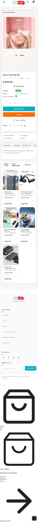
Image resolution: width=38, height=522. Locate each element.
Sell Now (5, 315)
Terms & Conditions (9, 332)
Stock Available (8, 96)
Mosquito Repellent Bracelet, (10, 230)
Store (5, 93)
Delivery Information (9, 337)
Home (3, 10)
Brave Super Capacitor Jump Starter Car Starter (9, 192)
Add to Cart (20, 109)
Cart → (9, 521)
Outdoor (18, 10)
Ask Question (20, 86)
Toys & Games (10, 10)
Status (5, 91)
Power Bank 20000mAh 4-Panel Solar (10, 267)
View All (28, 164)
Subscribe (30, 368)
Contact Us (6, 343)
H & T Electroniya (27, 10)
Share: (5, 125)
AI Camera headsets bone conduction (27, 192)
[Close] (1, 429)
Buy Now (19, 114)
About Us (6, 326)
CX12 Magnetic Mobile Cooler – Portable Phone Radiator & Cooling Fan (26, 230)
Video (22, 55)
